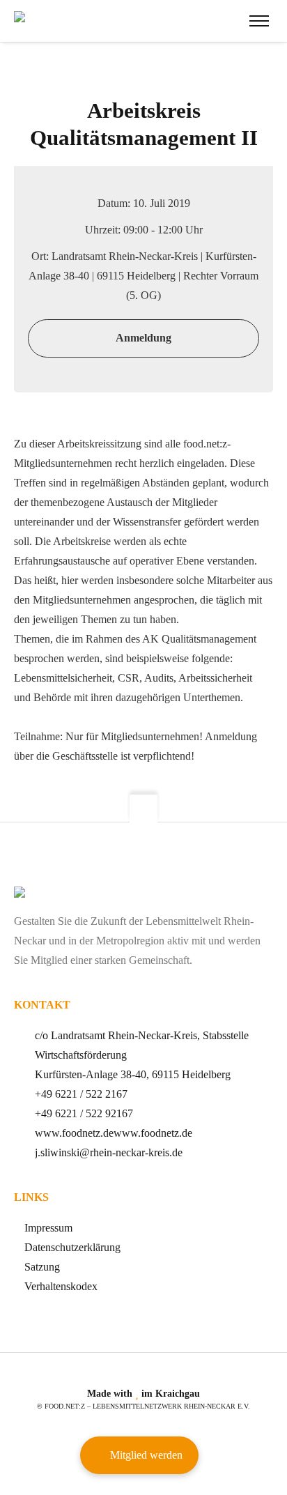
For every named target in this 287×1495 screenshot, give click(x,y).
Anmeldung (143, 338)
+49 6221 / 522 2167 (81, 1094)
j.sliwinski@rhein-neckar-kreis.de (109, 1152)
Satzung (42, 1267)
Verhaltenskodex (61, 1286)
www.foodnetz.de (74, 1133)
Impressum (48, 1228)
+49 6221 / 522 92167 (84, 1113)
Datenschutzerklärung (72, 1247)
